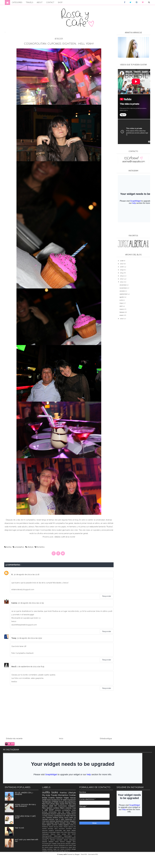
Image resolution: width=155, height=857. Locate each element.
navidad (45, 819)
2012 (122, 279)
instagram (72, 806)
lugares (73, 843)
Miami (62, 808)
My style (46, 795)
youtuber (50, 851)
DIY (74, 819)
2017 (122, 264)
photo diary (55, 804)
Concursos (63, 806)
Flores (73, 812)
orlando (68, 808)
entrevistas (53, 812)
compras (58, 810)
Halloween (46, 834)
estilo (57, 841)
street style (46, 800)
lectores (68, 843)
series (51, 847)
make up (72, 817)
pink (67, 845)
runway (45, 816)
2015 (122, 270)
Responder (106, 596)
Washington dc (70, 836)
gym (50, 843)
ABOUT (40, 2)
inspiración (71, 800)
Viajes (67, 797)
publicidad (59, 830)
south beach (47, 825)
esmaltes (69, 828)
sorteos (56, 808)
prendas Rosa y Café (68, 823)
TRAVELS (29, 2)
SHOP (60, 2)
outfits (47, 792)
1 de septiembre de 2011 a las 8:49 (30, 667)
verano (58, 832)
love (74, 828)
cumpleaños (19, 547)
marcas (73, 798)
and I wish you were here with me (26, 840)
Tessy (13, 638)
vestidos (50, 849)
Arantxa (9, 547)
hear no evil (19, 828)
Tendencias (46, 802)
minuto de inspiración (67, 802)
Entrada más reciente (14, 738)
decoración (60, 821)
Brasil (74, 814)
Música (56, 827)
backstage (45, 838)
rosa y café (60, 819)
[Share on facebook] (58, 553)
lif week (64, 800)
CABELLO (73, 825)
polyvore (45, 830)
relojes (74, 830)
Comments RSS (93, 854)
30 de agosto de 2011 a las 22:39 (31, 603)
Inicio (61, 738)
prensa (45, 812)
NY (56, 806)
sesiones (45, 832)
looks (55, 792)
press (71, 845)
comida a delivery (49, 840)
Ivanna (14, 603)
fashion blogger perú (68, 841)
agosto (122, 297)
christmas (68, 838)
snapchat (57, 847)
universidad (52, 832)
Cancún (73, 832)
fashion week (56, 814)
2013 (122, 276)
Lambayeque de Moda (62, 816)
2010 (122, 318)
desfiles (56, 817)
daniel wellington (70, 840)
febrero (122, 312)
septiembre (124, 294)
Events (52, 797)
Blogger (77, 854)
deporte (45, 841)
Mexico (54, 834)
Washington (59, 836)
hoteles (54, 843)
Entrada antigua (106, 738)
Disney (51, 816)
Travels (54, 795)
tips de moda (64, 812)
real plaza (67, 830)
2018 (122, 261)
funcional (45, 843)
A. (12, 574)
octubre (122, 291)
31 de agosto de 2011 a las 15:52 (29, 638)
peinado (45, 845)
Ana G (13, 667)
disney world (64, 817)
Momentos (40, 547)
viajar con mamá (59, 849)
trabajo (44, 849)
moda (74, 810)
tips (70, 804)
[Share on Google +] (54, 553)
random (49, 808)
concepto (60, 840)
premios (52, 819)
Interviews (46, 821)
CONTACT (50, 2)
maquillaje (50, 823)
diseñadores (46, 814)
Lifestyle (30, 547)
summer (55, 825)
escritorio (62, 828)
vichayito (68, 849)
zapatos (66, 825)
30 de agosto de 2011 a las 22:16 (26, 574)
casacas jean (60, 838)
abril (121, 306)
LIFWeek (55, 802)
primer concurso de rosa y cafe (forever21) (25, 805)
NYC (67, 804)
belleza (53, 821)
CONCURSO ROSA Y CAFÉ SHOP (25, 817)
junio (121, 300)
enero (122, 315)
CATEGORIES (17, 2)
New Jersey (62, 834)
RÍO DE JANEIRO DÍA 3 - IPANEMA (24, 793)
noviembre (123, 288)
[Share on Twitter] (63, 553)
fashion (60, 797)
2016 (122, 267)
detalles (52, 841)
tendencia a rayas (66, 847)
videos (60, 825)
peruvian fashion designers (57, 845)
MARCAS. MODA (48, 827)
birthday (51, 828)
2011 (121, 282)
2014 (122, 273)
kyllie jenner (61, 843)
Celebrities (69, 819)
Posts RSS (84, 854)
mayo (122, 303)
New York (46, 804)
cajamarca (52, 838)
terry (74, 847)
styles (62, 804)
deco (56, 828)
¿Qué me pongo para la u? (62, 851)
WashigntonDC (48, 836)
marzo (122, 309)
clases (74, 838)
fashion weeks (66, 814)
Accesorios (56, 800)
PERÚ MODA (63, 827)
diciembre (123, 285)
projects (52, 830)
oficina (57, 823)
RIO (70, 834)
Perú (44, 808)
